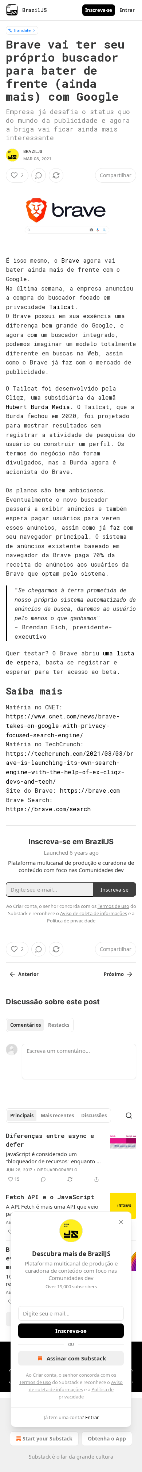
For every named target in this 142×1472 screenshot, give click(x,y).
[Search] (129, 1115)
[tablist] (40, 1025)
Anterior (28, 974)
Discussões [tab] (94, 1115)
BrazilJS (33, 151)
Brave (70, 260)
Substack (40, 1456)
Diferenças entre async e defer (50, 1139)
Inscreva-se (98, 10)
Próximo (114, 974)
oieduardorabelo (57, 1169)
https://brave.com (90, 790)
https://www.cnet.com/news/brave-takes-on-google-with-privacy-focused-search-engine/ (63, 725)
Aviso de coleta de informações (93, 913)
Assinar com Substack (76, 1358)
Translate (22, 30)
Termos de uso (35, 1382)
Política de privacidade (71, 920)
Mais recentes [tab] (57, 1115)
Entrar (127, 10)
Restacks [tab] (58, 1025)
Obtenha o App (107, 1438)
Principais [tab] (21, 1115)
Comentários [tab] (25, 1025)
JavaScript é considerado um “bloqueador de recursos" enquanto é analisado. (52, 1157)
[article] (71, 1157)
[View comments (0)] (38, 175)
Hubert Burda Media (38, 406)
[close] (121, 1222)
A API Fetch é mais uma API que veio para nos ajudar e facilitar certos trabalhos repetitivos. (52, 1210)
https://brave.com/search (48, 809)
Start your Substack (47, 1438)
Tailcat (61, 306)
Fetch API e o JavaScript (50, 1197)
